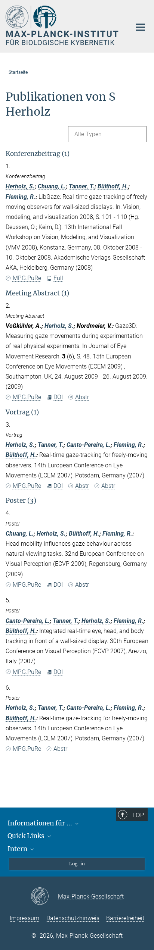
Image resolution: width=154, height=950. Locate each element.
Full (58, 278)
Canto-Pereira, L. (89, 444)
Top (138, 815)
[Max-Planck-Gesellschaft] (44, 897)
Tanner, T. (82, 186)
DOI (58, 397)
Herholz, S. (20, 186)
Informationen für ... (40, 823)
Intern (18, 849)
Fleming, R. (21, 196)
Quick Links (26, 836)
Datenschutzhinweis (72, 918)
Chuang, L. (52, 186)
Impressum (24, 918)
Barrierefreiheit (125, 918)
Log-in (77, 863)
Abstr (82, 397)
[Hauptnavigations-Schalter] (140, 27)
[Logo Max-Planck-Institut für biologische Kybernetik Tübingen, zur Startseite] (63, 25)
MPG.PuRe (27, 278)
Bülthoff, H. (113, 186)
